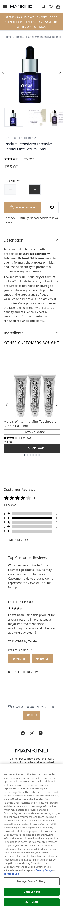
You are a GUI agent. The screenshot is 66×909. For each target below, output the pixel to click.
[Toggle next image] (60, 72)
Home (8, 36)
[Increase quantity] (35, 189)
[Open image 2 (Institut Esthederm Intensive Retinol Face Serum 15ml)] (36, 117)
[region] (31, 836)
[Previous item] (7, 405)
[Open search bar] (43, 6)
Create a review (16, 540)
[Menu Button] (3, 6)
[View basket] (58, 6)
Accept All (31, 902)
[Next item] (57, 405)
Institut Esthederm (20, 138)
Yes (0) (20, 658)
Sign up (31, 715)
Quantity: (12, 181)
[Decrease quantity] (10, 189)
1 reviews (27, 159)
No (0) (44, 658)
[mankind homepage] (21, 6)
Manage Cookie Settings (31, 881)
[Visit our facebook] (23, 733)
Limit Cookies (31, 891)
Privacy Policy (44, 870)
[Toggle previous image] (3, 72)
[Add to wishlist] (52, 207)
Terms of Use (11, 873)
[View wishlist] (51, 6)
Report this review (23, 672)
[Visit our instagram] (40, 733)
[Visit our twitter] (31, 733)
